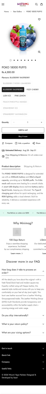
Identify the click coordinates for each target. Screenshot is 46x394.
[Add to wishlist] (39, 19)
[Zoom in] (39, 52)
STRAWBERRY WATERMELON (15, 115)
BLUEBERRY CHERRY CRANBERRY (17, 84)
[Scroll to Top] (41, 381)
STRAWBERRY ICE (11, 109)
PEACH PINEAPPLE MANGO (15, 102)
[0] (41, 4)
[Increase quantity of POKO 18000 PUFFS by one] (41, 122)
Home (6, 11)
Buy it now (23, 136)
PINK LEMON (21, 96)
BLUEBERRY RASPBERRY (13, 90)
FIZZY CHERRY (33, 90)
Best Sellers (17, 11)
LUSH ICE (7, 96)
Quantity (5, 122)
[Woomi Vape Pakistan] (23, 4)
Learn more (16, 253)
